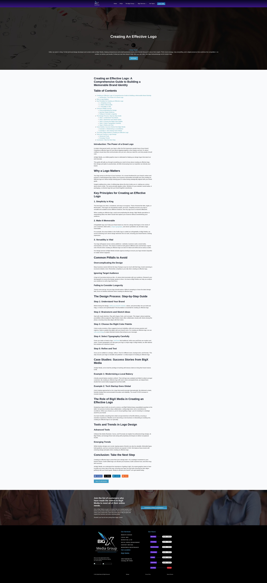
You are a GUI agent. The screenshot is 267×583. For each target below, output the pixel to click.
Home (115, 3)
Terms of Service (170, 574)
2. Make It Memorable (105, 104)
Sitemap (127, 574)
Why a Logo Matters (103, 99)
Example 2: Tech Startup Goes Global (110, 130)
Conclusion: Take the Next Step (106, 140)
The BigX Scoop (130, 3)
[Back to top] (263, 579)
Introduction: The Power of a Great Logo (111, 97)
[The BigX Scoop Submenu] (135, 4)
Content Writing (127, 544)
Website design (126, 534)
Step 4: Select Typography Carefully (110, 123)
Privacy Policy (148, 574)
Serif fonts (117, 340)
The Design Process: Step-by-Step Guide (109, 116)
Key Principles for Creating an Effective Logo (110, 101)
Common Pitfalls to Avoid (104, 108)
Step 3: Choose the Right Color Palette (111, 121)
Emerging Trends (104, 138)
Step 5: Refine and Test (106, 125)
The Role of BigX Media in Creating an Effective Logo (112, 132)
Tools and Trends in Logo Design (106, 134)
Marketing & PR (126, 539)
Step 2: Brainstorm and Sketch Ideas (110, 119)
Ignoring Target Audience (106, 112)
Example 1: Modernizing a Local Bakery (111, 129)
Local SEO (124, 537)
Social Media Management (130, 542)
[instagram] (100, 570)
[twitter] (98, 570)
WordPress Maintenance (130, 547)
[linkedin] (103, 570)
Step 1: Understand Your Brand (108, 117)
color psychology (99, 332)
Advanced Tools (104, 136)
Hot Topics (152, 3)
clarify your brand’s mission (117, 305)
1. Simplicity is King (105, 103)
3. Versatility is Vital (105, 106)
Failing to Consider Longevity (108, 114)
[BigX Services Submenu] (146, 4)
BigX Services (141, 3)
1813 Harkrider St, (126, 559)
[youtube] (106, 570)
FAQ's (121, 3)
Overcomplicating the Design (108, 110)
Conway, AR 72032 (127, 560)
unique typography (116, 226)
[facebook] (95, 570)
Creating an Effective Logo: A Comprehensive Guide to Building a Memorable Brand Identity (124, 95)
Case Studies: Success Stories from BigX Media (111, 127)
